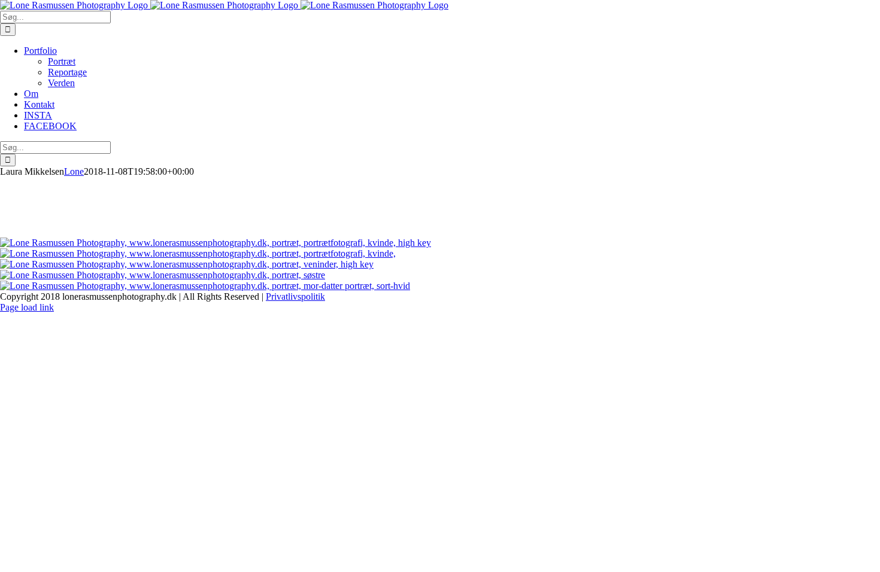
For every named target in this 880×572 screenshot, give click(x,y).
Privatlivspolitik (295, 296)
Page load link (27, 307)
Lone (74, 171)
